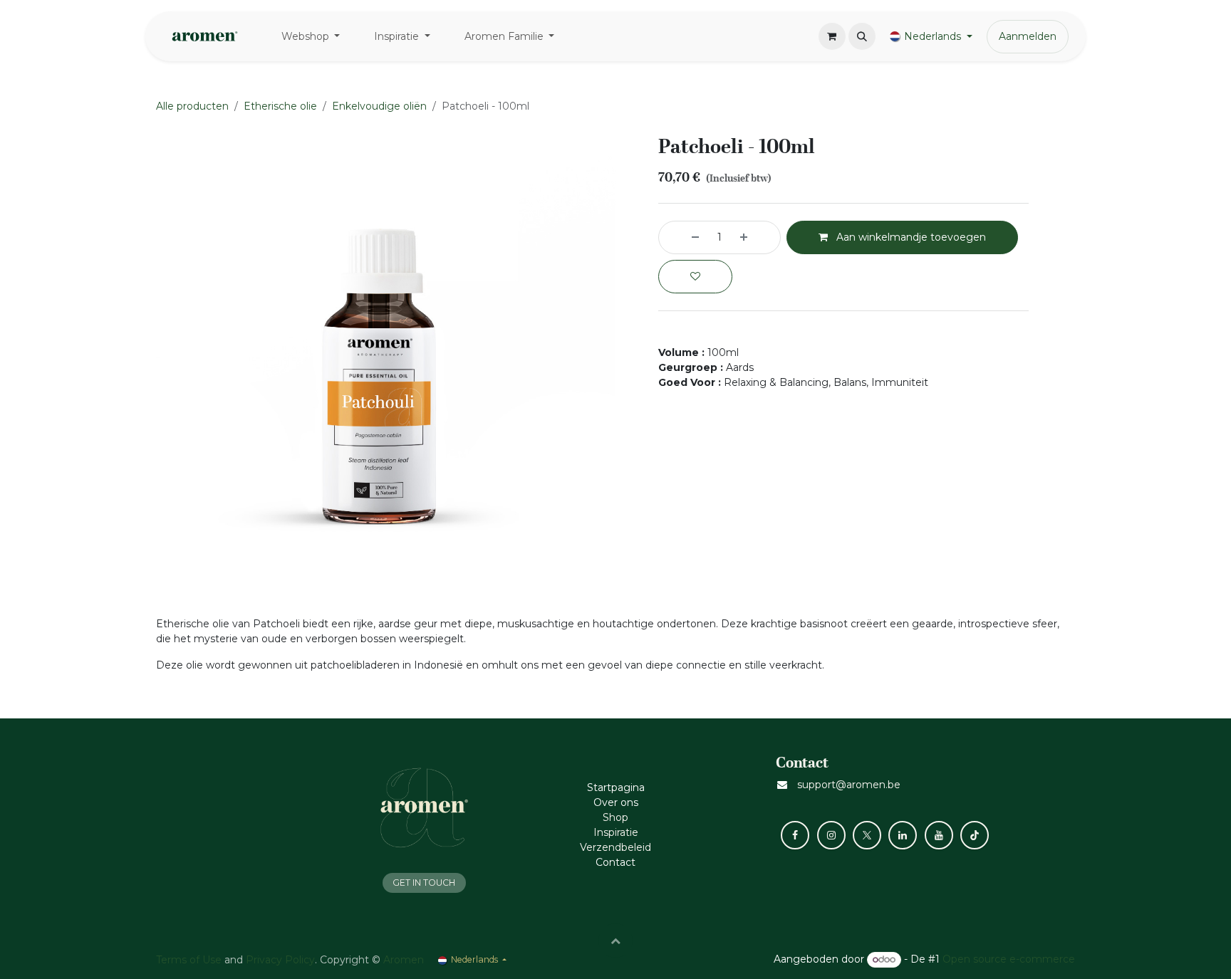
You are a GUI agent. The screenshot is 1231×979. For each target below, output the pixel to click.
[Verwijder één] (682, 237)
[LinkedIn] (902, 835)
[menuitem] (311, 36)
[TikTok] (974, 835)
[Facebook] (795, 835)
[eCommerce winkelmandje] (832, 36)
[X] (867, 835)
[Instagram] (831, 835)
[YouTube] (939, 835)
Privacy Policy (280, 959)
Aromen (403, 959)
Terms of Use (189, 959)
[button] (862, 36)
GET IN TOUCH (424, 882)
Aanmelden (1027, 36)
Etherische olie (280, 106)
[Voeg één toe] (756, 237)
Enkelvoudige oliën (379, 106)
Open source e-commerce (1008, 959)
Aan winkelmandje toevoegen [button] (909, 237)
